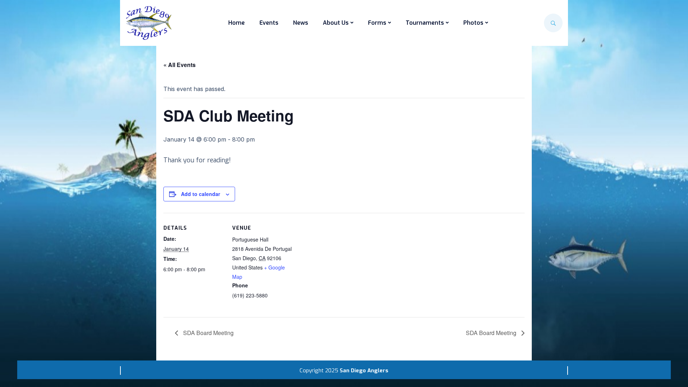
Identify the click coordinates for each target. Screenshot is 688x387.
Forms (377, 23)
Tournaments (425, 23)
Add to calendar (200, 193)
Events (268, 23)
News (300, 23)
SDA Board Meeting (208, 333)
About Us (336, 23)
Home (236, 23)
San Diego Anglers (364, 370)
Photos (473, 23)
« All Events (179, 65)
